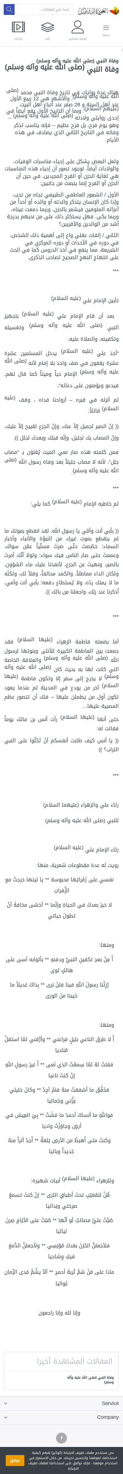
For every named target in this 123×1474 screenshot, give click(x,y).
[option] (89, 1380)
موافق (15, 1460)
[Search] (9, 9)
